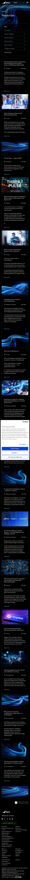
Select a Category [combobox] (9, 34)
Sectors (17, 826)
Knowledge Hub (19, 850)
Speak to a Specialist (8, 823)
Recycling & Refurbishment (8, 838)
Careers (3, 854)
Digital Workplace (6, 833)
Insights (8, 7)
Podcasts (17, 854)
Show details (22, 444)
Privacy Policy (5, 861)
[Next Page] (24, 803)
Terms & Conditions (6, 863)
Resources (18, 849)
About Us (4, 849)
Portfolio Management (7, 836)
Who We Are (4, 850)
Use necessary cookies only (15, 457)
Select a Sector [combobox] (8, 45)
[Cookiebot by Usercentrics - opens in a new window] (22, 422)
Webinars (17, 855)
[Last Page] (27, 803)
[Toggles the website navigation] (27, 2)
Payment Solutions (6, 839)
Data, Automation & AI (7, 831)
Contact (17, 859)
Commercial (18, 831)
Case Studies (18, 852)
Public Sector (18, 828)
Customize (14, 452)
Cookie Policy (5, 864)
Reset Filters (8, 52)
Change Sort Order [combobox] (9, 48)
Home (3, 7)
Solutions (4, 826)
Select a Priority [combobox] (9, 41)
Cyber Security (5, 834)
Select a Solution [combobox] (9, 37)
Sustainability (5, 857)
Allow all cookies (15, 448)
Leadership (4, 852)
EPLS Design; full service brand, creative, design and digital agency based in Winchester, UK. (18, 877)
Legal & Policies (6, 859)
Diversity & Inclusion (6, 855)
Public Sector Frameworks (21, 829)
